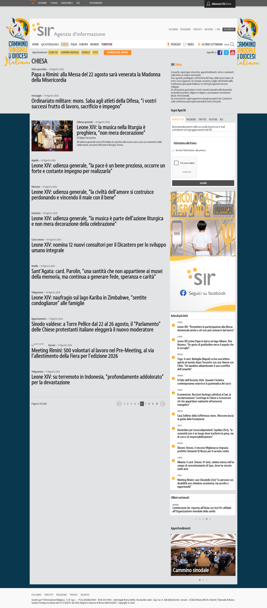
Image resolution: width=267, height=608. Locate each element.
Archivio (208, 29)
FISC (78, 3)
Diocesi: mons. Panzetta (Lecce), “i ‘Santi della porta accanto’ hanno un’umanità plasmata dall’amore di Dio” (203, 509)
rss (221, 119)
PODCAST (176, 44)
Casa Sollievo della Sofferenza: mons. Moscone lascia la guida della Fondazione (205, 417)
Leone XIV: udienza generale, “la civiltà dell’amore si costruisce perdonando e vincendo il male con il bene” (93, 194)
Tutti (95, 52)
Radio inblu (67, 3)
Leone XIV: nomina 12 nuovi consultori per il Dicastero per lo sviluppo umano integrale (99, 247)
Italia (74, 44)
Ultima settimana (212, 44)
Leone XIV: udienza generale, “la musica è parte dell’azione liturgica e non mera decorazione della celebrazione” (97, 221)
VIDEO (190, 44)
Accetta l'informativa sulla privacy (191, 150)
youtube (213, 119)
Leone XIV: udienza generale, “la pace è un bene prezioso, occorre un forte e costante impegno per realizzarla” (98, 168)
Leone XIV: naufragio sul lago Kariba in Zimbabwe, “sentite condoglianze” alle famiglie (89, 300)
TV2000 (54, 3)
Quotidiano (50, 44)
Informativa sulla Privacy (185, 143)
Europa (83, 44)
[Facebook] (220, 52)
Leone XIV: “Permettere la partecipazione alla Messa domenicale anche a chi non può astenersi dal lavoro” (205, 328)
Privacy (74, 594)
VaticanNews (95, 3)
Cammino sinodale (70, 52)
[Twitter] (226, 52)
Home (35, 44)
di (86, 137)
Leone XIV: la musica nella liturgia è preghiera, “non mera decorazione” (111, 130)
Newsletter (178, 119)
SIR (33, 3)
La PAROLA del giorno (117, 52)
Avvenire (42, 3)
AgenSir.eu (229, 29)
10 (157, 403)
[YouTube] (232, 52)
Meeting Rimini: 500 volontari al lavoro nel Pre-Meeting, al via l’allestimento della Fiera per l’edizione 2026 (93, 353)
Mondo (94, 44)
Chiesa (64, 44)
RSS (218, 29)
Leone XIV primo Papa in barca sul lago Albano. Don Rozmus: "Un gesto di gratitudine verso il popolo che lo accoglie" (205, 345)
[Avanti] (162, 404)
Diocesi (180, 354)
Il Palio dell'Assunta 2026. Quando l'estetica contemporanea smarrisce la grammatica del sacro (204, 382)
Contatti (197, 29)
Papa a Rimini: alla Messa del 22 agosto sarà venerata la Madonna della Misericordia (96, 77)
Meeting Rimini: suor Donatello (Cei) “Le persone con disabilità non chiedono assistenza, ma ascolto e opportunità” (205, 483)
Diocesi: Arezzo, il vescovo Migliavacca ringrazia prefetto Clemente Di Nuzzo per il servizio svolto (203, 449)
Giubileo (86, 52)
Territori (106, 44)
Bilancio (85, 594)
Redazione (185, 29)
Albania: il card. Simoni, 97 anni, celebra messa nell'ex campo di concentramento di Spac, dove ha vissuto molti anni (205, 466)
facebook (191, 119)
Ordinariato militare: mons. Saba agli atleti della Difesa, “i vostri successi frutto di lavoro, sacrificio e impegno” (94, 103)
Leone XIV (53, 52)
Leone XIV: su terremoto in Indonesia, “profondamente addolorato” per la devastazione (98, 379)
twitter (202, 119)
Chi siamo (173, 29)
